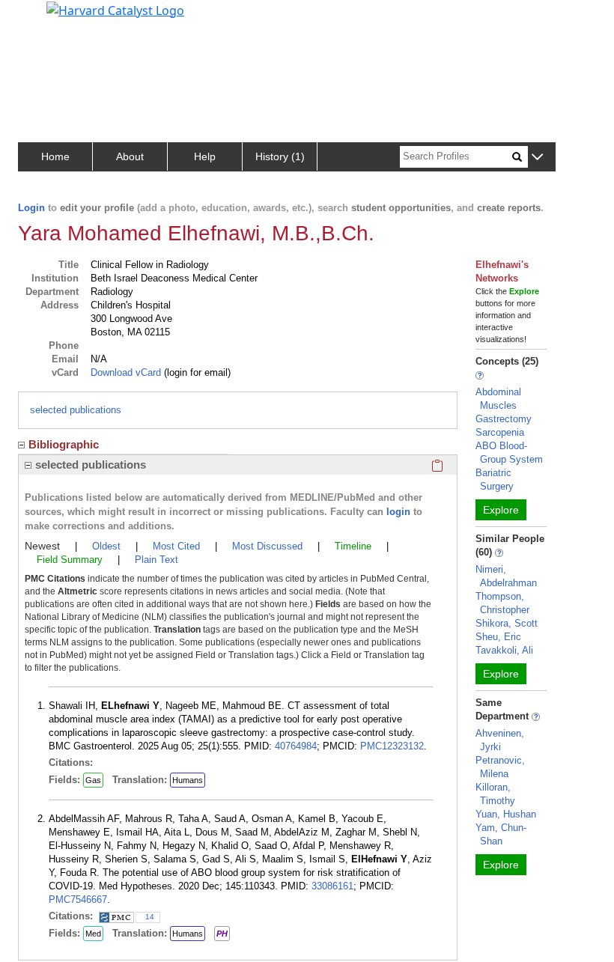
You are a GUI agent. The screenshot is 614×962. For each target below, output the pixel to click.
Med (93, 933)
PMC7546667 (78, 899)
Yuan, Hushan (505, 814)
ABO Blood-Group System (509, 452)
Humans (187, 780)
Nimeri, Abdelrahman (506, 576)
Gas (93, 780)
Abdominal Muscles (498, 398)
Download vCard (126, 372)
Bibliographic (63, 444)
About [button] (130, 156)
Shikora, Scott (506, 623)
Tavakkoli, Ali (504, 650)
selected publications (75, 409)
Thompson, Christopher (502, 603)
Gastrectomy (503, 418)
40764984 (296, 746)
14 (149, 917)
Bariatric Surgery (494, 479)
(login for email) (196, 372)
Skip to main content (62, 18)
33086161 (332, 886)
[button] (537, 157)
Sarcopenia (499, 432)
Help (205, 156)
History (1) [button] (280, 156)
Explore (501, 510)
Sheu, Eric (498, 636)
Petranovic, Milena (500, 767)
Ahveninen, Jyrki (499, 740)
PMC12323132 (392, 746)
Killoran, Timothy (495, 794)
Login (31, 207)
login (398, 511)
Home (55, 156)
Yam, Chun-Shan (500, 834)
